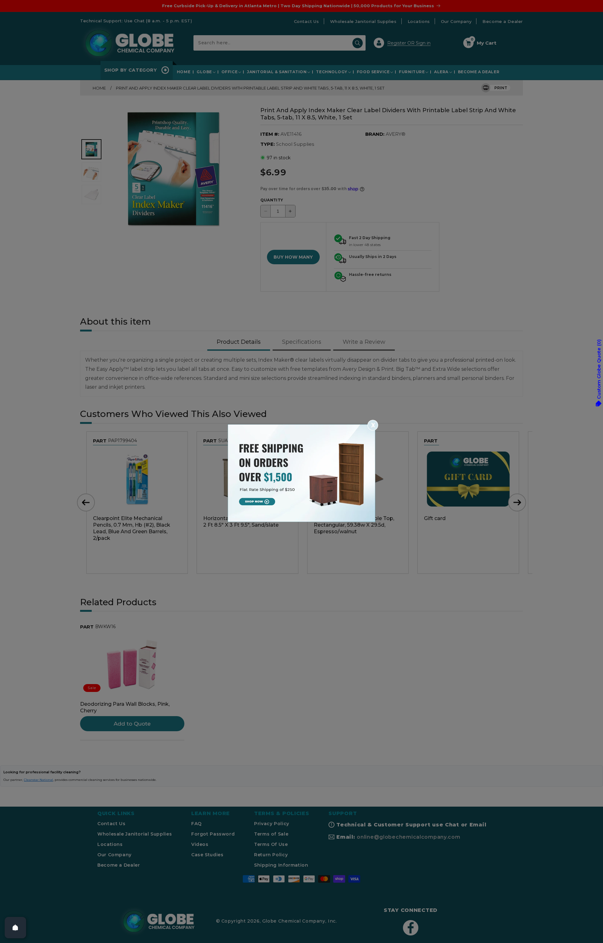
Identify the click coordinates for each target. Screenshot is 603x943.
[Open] (15, 927)
